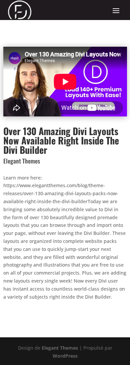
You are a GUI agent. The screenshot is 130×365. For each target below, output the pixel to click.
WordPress (65, 356)
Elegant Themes (60, 348)
